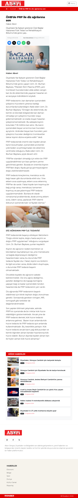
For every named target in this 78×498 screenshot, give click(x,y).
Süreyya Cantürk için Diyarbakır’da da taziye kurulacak (42, 370)
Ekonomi (10, 469)
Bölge (9, 473)
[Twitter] (19, 440)
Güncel (13, 9)
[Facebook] (13, 440)
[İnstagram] (7, 440)
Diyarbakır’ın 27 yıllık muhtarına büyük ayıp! (38, 411)
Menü (73, 3)
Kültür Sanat (12, 482)
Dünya (9, 479)
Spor (8, 476)
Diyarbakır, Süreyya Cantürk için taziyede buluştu (40, 360)
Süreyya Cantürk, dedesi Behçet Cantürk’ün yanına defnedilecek (41, 380)
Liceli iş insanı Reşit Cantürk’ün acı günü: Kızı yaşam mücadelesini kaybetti (41, 390)
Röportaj (10, 485)
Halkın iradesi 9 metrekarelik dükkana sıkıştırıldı (40, 401)
